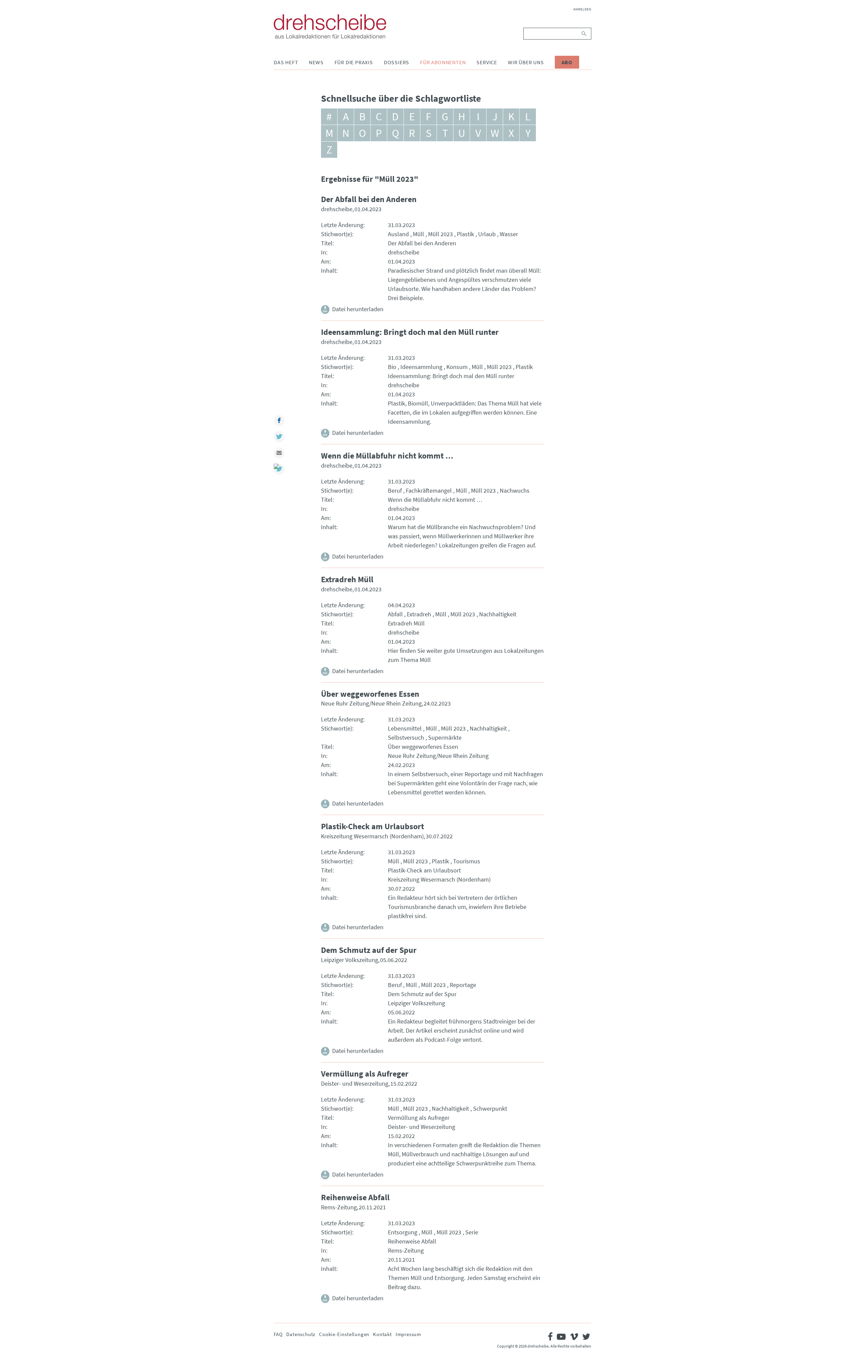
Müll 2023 (440, 234)
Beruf (395, 490)
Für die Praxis (354, 62)
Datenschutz (300, 1334)
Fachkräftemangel (429, 490)
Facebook (279, 420)
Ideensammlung (421, 367)
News (316, 62)
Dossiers (396, 62)
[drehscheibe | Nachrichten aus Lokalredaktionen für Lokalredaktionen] (330, 26)
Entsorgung (402, 1232)
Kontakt (382, 1334)
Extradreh (419, 614)
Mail (279, 452)
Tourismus (466, 861)
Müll (418, 234)
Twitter (279, 436)
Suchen (584, 34)
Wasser (509, 234)
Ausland (398, 234)
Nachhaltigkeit (497, 614)
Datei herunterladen (358, 309)
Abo (567, 62)
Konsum (457, 367)
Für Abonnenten (443, 62)
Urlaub (487, 234)
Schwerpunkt (490, 1108)
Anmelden (582, 9)
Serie (471, 1232)
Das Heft (286, 62)
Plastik (465, 234)
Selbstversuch (406, 737)
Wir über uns (526, 62)
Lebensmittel (405, 728)
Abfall (395, 614)
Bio (392, 367)
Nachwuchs (514, 490)
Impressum (408, 1334)
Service (486, 62)
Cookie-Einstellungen (344, 1334)
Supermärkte (445, 737)
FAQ (278, 1334)
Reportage (463, 985)
